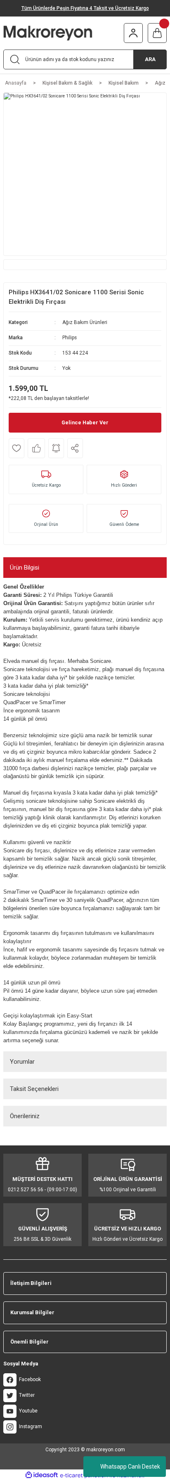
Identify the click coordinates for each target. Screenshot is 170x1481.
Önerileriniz (25, 1116)
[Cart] (157, 33)
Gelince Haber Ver (85, 422)
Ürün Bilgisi (24, 567)
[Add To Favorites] (16, 448)
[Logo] (60, 33)
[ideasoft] (41, 1475)
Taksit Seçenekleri (34, 1089)
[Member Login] (133, 33)
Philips (69, 338)
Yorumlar (22, 1061)
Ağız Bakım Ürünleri (84, 322)
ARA (150, 59)
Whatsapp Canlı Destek (130, 1466)
